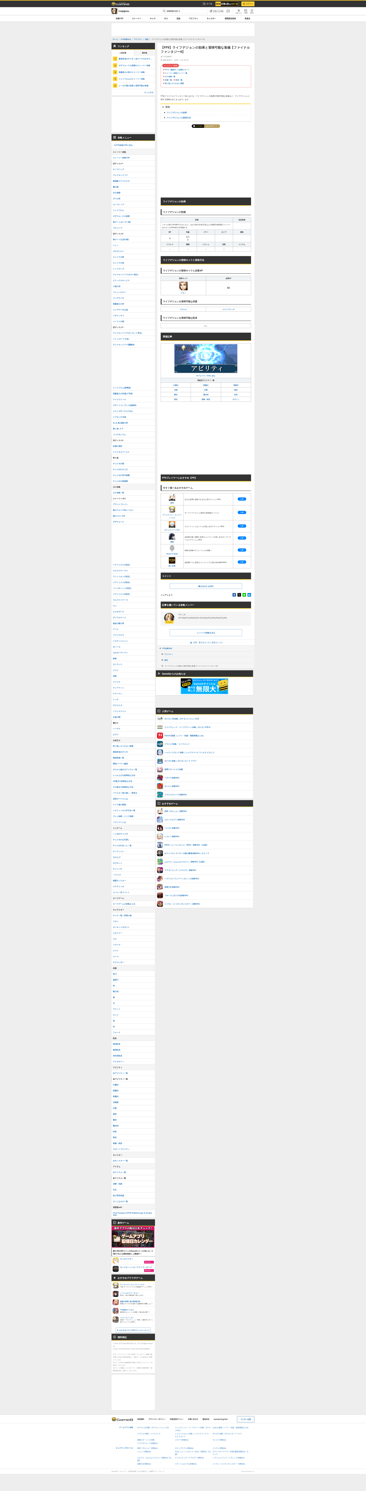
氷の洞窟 (116, 192)
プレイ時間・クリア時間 (123, 816)
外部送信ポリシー (177, 1419)
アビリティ (193, 18)
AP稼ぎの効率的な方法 (122, 781)
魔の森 (116, 186)
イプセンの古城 (119, 416)
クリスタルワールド (121, 451)
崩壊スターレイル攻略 (145, 1440)
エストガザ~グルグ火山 (123, 411)
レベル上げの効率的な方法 (124, 775)
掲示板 (144, 53)
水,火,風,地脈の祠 (120, 422)
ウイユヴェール (119, 399)
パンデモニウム (119, 434)
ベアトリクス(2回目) (121, 582)
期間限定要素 (230, 18)
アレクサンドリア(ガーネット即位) (127, 333)
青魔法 (247, 18)
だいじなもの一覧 (120, 1201)
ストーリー (136, 18)
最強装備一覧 (118, 757)
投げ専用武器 (118, 1195)
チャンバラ (117, 868)
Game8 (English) (221, 1419)
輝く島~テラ (118, 428)
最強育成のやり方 (120, 751)
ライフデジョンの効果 (177, 112)
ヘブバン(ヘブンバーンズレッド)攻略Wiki (228, 1458)
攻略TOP (119, 18)
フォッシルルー (119, 292)
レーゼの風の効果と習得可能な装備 (133, 85)
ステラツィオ (118, 886)
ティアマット (118, 687)
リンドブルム (118, 210)
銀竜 (115, 658)
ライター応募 (246, 1419)
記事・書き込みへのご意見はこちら (208, 642)
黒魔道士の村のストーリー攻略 (132, 72)
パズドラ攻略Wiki (181, 1440)
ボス (166, 18)
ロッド (116, 1014)
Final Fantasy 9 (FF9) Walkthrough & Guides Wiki (132, 1213)
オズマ (116, 734)
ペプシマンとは (119, 822)
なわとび (116, 857)
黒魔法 (205, 385)
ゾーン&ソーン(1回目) (122, 588)
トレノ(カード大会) (121, 338)
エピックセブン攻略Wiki (184, 1448)
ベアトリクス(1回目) (121, 564)
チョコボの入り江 (120, 469)
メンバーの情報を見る (206, 632)
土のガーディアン (120, 652)
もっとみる (149, 92)
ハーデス (116, 728)
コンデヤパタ (118, 298)
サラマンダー (118, 962)
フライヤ (116, 944)
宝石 (115, 1189)
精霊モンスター (119, 880)
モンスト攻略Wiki (219, 1440)
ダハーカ (116, 646)
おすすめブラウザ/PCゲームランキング (134, 1330)
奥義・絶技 (206, 399)
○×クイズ (117, 874)
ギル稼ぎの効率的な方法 (123, 787)
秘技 (236, 389)
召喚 (176, 389)
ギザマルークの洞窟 (121, 216)
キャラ (153, 18)
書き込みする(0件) (205, 586)
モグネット (117, 863)
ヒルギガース (118, 611)
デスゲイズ (117, 705)
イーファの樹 (118, 321)
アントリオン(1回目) (121, 576)
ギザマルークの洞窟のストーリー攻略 (134, 65)
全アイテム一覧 (119, 1172)
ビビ (115, 938)
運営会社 (205, 1419)
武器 (178, 18)
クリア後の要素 (119, 804)
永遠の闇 (116, 717)
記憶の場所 (117, 446)
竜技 (176, 399)
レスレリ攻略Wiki (144, 1451)
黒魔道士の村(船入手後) (123, 393)
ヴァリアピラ (118, 635)
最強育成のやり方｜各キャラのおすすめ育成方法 (137, 58)
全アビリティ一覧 (120, 1073)
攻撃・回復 (117, 1183)
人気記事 (122, 53)
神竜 (115, 676)
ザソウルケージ (119, 617)
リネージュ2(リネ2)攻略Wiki (186, 1464)
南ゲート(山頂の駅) (121, 239)
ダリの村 (116, 198)
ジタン (183, 293)
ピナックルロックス (121, 280)
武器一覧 (168, 80)
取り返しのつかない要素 (174, 83)
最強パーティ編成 (120, 763)
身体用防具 (117, 1055)
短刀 (115, 973)
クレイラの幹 (118, 257)
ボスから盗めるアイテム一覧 (125, 769)
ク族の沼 (116, 286)
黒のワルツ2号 (119, 515)
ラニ (115, 605)
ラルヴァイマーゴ (120, 599)
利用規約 (140, 1419)
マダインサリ (118, 315)
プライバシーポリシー (157, 1419)
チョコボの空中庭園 (121, 475)
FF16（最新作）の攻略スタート (177, 69)
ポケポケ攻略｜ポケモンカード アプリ (227, 1434)
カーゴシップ (118, 204)
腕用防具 (116, 1049)
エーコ (116, 956)
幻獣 (206, 389)
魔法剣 (205, 394)
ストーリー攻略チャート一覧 (176, 73)
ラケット (116, 1009)
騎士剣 (116, 991)
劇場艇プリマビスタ (121, 181)
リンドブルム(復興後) (122, 387)
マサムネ (183, 309)
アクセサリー (118, 1061)
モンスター (211, 18)
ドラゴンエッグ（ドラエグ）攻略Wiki (189, 1458)
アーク (116, 629)
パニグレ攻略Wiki (219, 1448)
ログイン (249, 3)
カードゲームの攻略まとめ (124, 903)
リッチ (116, 699)
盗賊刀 (116, 979)
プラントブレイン (120, 504)
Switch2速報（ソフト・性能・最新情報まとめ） (231, 1427)
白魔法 (175, 385)
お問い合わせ (193, 1419)
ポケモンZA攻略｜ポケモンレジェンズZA (153, 1427)
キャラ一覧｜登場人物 (122, 915)
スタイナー (117, 933)
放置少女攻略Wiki (144, 1464)
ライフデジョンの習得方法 (179, 117)
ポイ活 (209, 3)
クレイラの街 (118, 262)
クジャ (116, 670)
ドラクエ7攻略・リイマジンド (149, 1434)
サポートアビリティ (121, 1149)
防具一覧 (179, 80)
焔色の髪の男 (118, 623)
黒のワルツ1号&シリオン (123, 510)
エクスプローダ (228, 309)
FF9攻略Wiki (167, 648)
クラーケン (117, 693)
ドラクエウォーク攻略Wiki (147, 1443)
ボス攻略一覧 (170, 76)
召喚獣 (116, 1102)
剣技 (236, 394)
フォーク (116, 1032)
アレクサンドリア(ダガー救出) (125, 274)
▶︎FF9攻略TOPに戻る (123, 145)
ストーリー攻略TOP (121, 157)
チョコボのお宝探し (121, 839)
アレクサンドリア (120, 175)
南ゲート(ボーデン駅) (122, 222)
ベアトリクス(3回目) (121, 594)
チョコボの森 (118, 463)
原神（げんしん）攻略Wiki (147, 1448)
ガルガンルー (118, 251)
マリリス (116, 681)
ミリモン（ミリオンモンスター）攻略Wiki (229, 1464)
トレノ (116, 245)
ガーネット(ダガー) (121, 927)
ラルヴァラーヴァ (120, 570)
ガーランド (117, 664)
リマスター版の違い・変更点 (125, 792)
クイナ (116, 950)
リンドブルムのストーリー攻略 (132, 78)
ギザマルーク (118, 521)
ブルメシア (117, 227)
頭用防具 (116, 1044)
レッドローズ (118, 268)
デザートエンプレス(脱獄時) (124, 405)
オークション (118, 851)
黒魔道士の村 (118, 303)
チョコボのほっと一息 (122, 845)
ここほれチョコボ (120, 833)
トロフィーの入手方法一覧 (124, 810)
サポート (235, 399)
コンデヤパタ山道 (120, 309)
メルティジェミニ (120, 640)
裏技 (176, 394)
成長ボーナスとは (120, 798)
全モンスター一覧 (120, 1160)
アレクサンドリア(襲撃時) (124, 344)
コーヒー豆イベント (121, 892)
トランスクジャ (119, 711)
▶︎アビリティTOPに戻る (205, 375)
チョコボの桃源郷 (120, 481)
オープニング (118, 169)
